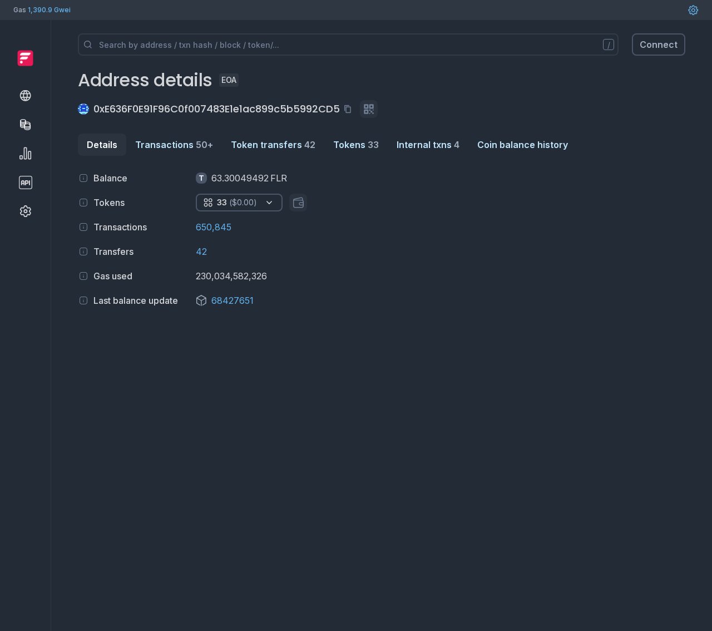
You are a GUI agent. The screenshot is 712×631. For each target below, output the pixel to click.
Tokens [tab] (356, 144)
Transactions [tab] (174, 144)
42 (201, 251)
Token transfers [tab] (273, 144)
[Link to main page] (25, 58)
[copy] (349, 109)
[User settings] (693, 10)
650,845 (213, 227)
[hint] (83, 178)
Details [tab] (102, 144)
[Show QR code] (369, 109)
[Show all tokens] (298, 202)
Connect (659, 44)
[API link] (25, 182)
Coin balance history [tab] (522, 144)
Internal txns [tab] (428, 144)
